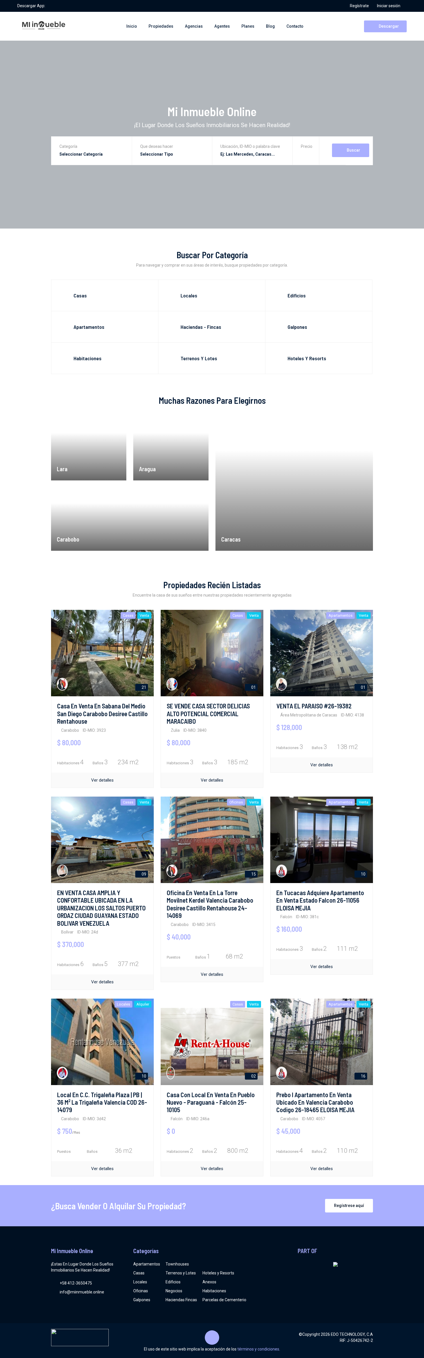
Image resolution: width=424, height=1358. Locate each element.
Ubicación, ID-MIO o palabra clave (250, 146)
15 (253, 874)
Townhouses (177, 1264)
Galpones (141, 1299)
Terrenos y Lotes (181, 1273)
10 (362, 874)
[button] (306, 155)
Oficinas (140, 1291)
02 (253, 1076)
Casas (139, 1273)
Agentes (222, 26)
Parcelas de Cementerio (224, 1299)
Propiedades (161, 26)
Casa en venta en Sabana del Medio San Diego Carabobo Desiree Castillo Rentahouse (102, 713)
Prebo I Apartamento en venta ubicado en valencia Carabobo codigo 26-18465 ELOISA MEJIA (315, 1102)
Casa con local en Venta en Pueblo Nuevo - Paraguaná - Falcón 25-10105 (211, 1102)
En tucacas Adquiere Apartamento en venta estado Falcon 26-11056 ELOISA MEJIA (320, 900)
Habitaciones (214, 1291)
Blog (270, 26)
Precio (306, 146)
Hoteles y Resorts (218, 1273)
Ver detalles (102, 780)
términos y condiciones (258, 1349)
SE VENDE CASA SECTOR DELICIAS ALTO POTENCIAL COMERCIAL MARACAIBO (208, 713)
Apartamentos (146, 1264)
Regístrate (359, 5)
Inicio (131, 26)
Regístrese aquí (349, 1205)
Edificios (173, 1282)
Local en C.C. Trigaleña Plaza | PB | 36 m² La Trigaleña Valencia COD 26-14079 (102, 1102)
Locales (140, 1282)
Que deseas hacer (156, 146)
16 (362, 1076)
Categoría (68, 146)
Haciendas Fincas (181, 1299)
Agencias (194, 26)
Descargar (388, 26)
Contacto (294, 26)
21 (143, 687)
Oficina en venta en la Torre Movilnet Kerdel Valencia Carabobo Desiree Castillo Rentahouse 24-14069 (210, 904)
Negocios (174, 1291)
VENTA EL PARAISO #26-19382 (314, 706)
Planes (247, 26)
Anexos (209, 1282)
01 (253, 687)
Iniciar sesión (388, 5)
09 (143, 874)
